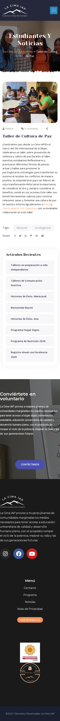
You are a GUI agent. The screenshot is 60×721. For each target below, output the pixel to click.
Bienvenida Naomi (22, 307)
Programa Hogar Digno (25, 330)
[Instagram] (5, 553)
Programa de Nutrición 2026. (28, 341)
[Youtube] (32, 553)
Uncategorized (42, 227)
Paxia (47, 204)
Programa (30, 595)
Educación (22, 227)
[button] (54, 10)
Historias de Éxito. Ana (24, 318)
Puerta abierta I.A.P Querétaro (20, 208)
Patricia (9, 128)
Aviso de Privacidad (30, 608)
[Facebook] (18, 553)
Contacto (30, 588)
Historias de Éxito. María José (28, 296)
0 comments (31, 128)
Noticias (30, 601)
